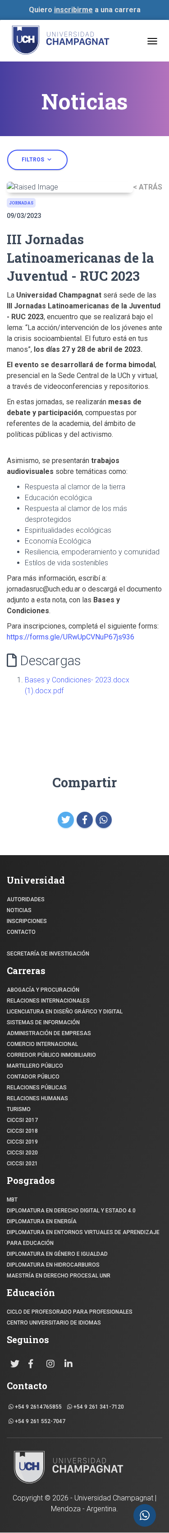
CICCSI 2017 (22, 1120)
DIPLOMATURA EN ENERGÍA (42, 1221)
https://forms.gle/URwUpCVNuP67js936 (70, 637)
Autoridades (26, 899)
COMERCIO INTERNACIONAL (42, 1044)
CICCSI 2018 (22, 1131)
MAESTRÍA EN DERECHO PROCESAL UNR (58, 1276)
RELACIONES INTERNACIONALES (48, 1001)
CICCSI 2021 (22, 1163)
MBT (12, 1200)
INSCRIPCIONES (27, 921)
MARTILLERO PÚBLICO (35, 1066)
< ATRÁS (147, 187)
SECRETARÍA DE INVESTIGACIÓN (48, 954)
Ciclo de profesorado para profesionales (69, 1312)
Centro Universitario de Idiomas (54, 1323)
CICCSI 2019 (22, 1142)
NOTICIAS (19, 910)
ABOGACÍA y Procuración (43, 990)
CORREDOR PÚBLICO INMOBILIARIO (51, 1055)
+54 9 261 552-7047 (39, 1421)
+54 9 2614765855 (38, 1407)
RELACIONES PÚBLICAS (37, 1087)
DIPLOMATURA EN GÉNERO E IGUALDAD (57, 1254)
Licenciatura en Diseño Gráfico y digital (65, 1011)
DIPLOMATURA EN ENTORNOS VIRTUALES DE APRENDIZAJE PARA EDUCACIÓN (83, 1237)
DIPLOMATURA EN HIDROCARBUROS (53, 1265)
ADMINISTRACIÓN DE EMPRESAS (49, 1033)
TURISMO (19, 1109)
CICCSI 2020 (22, 1153)
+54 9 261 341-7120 (98, 1407)
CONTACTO (21, 932)
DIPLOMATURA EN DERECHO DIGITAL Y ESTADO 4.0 (71, 1210)
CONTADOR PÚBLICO (33, 1077)
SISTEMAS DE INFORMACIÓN (43, 1022)
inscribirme (73, 9)
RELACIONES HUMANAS (37, 1098)
